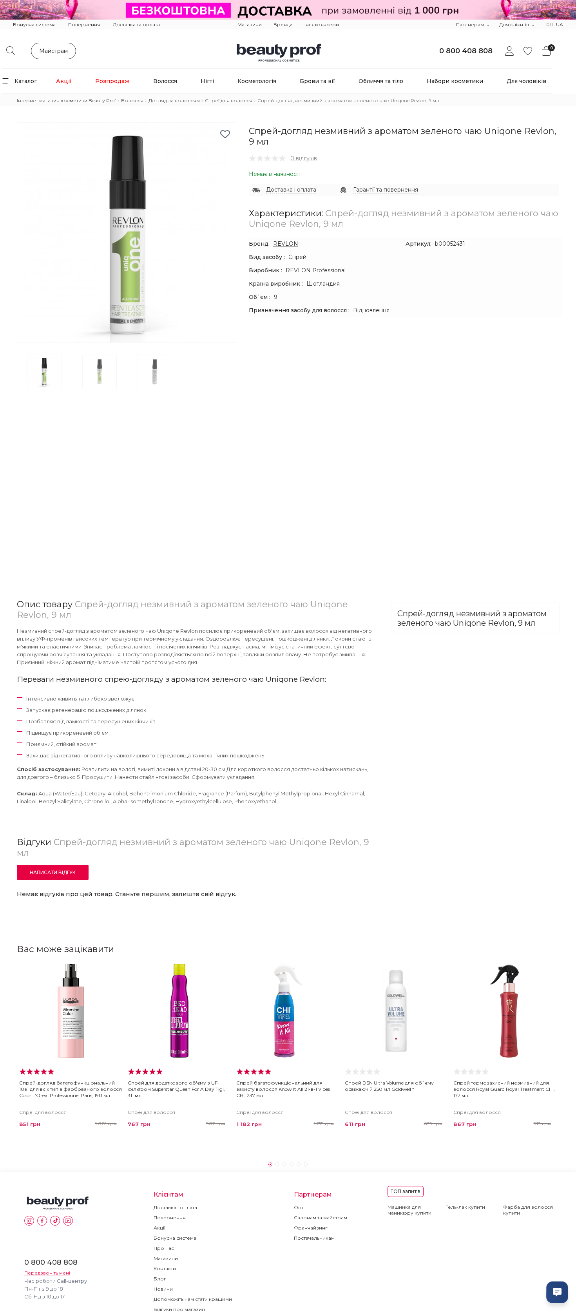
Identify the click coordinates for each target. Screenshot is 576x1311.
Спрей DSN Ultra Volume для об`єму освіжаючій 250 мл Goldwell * (389, 1086)
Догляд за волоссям (174, 100)
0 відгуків (303, 158)
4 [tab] (291, 1164)
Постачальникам (314, 1238)
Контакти (165, 1268)
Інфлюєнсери (321, 24)
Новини (163, 1289)
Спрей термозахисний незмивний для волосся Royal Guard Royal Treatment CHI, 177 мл (504, 1089)
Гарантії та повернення (385, 190)
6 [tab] (306, 1164)
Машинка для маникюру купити (409, 1210)
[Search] (10, 50)
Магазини (249, 24)
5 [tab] (299, 1164)
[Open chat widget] (557, 1292)
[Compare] (114, 988)
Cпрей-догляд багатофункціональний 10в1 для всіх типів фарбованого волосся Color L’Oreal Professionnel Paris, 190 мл (70, 1089)
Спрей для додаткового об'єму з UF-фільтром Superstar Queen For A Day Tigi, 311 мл (176, 1089)
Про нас (164, 1248)
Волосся (132, 100)
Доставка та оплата (136, 24)
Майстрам (53, 50)
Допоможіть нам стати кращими (193, 1299)
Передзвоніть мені (47, 1273)
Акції (159, 1228)
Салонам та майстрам (320, 1217)
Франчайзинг (311, 1228)
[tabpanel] (71, 1048)
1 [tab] (270, 1164)
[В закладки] (225, 134)
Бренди (283, 24)
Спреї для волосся (228, 100)
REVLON (285, 243)
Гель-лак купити (465, 1207)
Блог (160, 1279)
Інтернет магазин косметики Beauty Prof (66, 100)
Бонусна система (34, 24)
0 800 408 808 (466, 51)
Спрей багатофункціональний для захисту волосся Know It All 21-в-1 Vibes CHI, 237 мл (283, 1089)
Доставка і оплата (291, 190)
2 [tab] (277, 1164)
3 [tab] (284, 1164)
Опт (298, 1207)
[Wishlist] (114, 973)
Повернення (84, 24)
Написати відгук (53, 872)
